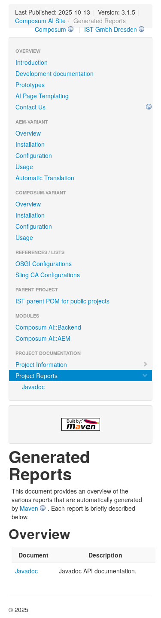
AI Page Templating (42, 95)
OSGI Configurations (43, 263)
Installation (30, 144)
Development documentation (54, 73)
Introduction (31, 62)
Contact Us (30, 107)
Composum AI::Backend (48, 327)
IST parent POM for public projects (62, 301)
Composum (50, 29)
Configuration (33, 155)
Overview (28, 133)
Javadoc (33, 386)
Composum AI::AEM (42, 338)
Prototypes (30, 84)
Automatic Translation (44, 177)
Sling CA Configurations (47, 274)
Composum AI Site (40, 20)
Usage (24, 166)
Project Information (41, 364)
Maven (29, 508)
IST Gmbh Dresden (110, 29)
